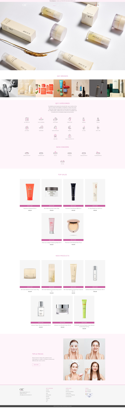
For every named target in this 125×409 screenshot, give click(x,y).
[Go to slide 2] (61, 69)
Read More (36, 364)
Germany (48, 391)
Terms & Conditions (69, 391)
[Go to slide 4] (63, 69)
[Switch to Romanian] (95, 5)
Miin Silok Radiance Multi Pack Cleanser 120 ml (73, 290)
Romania (48, 398)
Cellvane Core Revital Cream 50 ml (62, 325)
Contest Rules (68, 396)
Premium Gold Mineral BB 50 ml (73, 208)
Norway (47, 396)
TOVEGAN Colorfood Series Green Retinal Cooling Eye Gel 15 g (84, 326)
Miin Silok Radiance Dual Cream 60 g (30, 289)
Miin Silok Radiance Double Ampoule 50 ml (51, 290)
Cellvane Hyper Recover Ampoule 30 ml (40, 325)
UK (46, 401)
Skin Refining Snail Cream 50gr (51, 208)
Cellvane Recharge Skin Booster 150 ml (95, 289)
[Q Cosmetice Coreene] (25, 5)
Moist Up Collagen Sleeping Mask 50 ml (51, 242)
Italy (47, 393)
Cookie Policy (68, 393)
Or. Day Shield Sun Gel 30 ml (95, 208)
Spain (47, 399)
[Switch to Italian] (98, 5)
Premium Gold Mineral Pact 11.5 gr (73, 242)
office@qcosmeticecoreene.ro (26, 394)
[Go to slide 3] (62, 69)
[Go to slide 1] (60, 69)
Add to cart (30, 205)
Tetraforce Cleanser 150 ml (29, 208)
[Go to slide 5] (64, 69)
